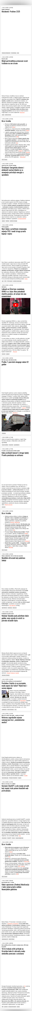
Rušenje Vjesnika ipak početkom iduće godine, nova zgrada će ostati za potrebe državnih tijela (15, 618)
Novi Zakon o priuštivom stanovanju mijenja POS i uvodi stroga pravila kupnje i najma (14, 231)
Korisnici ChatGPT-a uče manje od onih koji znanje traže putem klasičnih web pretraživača (15, 788)
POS (5, 281)
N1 (17, 143)
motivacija (10, 607)
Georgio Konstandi (12, 1006)
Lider (13, 127)
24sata (8, 673)
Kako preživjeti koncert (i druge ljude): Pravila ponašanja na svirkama (15, 454)
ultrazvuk (14, 607)
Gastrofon (11, 444)
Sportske (22, 157)
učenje (13, 838)
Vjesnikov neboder (5, 675)
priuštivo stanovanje (17, 281)
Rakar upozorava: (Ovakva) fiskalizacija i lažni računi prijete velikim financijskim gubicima (15, 887)
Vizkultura (15, 412)
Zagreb (19, 777)
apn (2, 281)
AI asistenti (4, 838)
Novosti (15, 351)
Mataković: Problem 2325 (11, 11)
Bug (20, 835)
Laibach (7, 354)
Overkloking (13, 52)
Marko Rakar (11, 939)
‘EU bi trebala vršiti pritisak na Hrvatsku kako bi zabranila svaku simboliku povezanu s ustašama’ (13, 951)
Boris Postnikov (10, 709)
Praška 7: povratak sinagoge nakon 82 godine (15, 363)
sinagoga (4, 433)
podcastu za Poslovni (12, 923)
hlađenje (7, 220)
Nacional (22, 112)
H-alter (26, 775)
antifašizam (4, 709)
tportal (27, 152)
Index (27, 130)
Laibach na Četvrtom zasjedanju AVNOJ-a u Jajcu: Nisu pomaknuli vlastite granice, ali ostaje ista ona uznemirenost (14, 292)
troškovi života (8, 114)
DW (17, 136)
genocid (5, 1006)
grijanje (3, 220)
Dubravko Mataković (6, 52)
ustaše (18, 1006)
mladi (3, 114)
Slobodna (17, 522)
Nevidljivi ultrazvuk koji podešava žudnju (13, 559)
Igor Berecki (12, 605)
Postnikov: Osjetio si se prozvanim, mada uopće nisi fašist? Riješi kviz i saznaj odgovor (14, 685)
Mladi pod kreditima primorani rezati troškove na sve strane (15, 62)
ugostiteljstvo (16, 444)
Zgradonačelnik (22, 218)
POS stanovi (9, 281)
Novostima (23, 700)
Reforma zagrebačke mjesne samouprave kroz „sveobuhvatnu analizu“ (13, 720)
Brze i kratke (6, 120)
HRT (19, 866)
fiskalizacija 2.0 (5, 939)
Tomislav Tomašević (13, 777)
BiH (2, 1006)
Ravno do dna (8, 504)
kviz (15, 709)
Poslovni (27, 541)
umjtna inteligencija (19, 838)
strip (18, 52)
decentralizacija (5, 777)
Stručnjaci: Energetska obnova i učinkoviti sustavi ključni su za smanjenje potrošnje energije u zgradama (13, 171)
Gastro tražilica (5, 444)
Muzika (11, 547)
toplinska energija (13, 220)
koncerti (3, 354)
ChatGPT (9, 838)
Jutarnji (20, 150)
